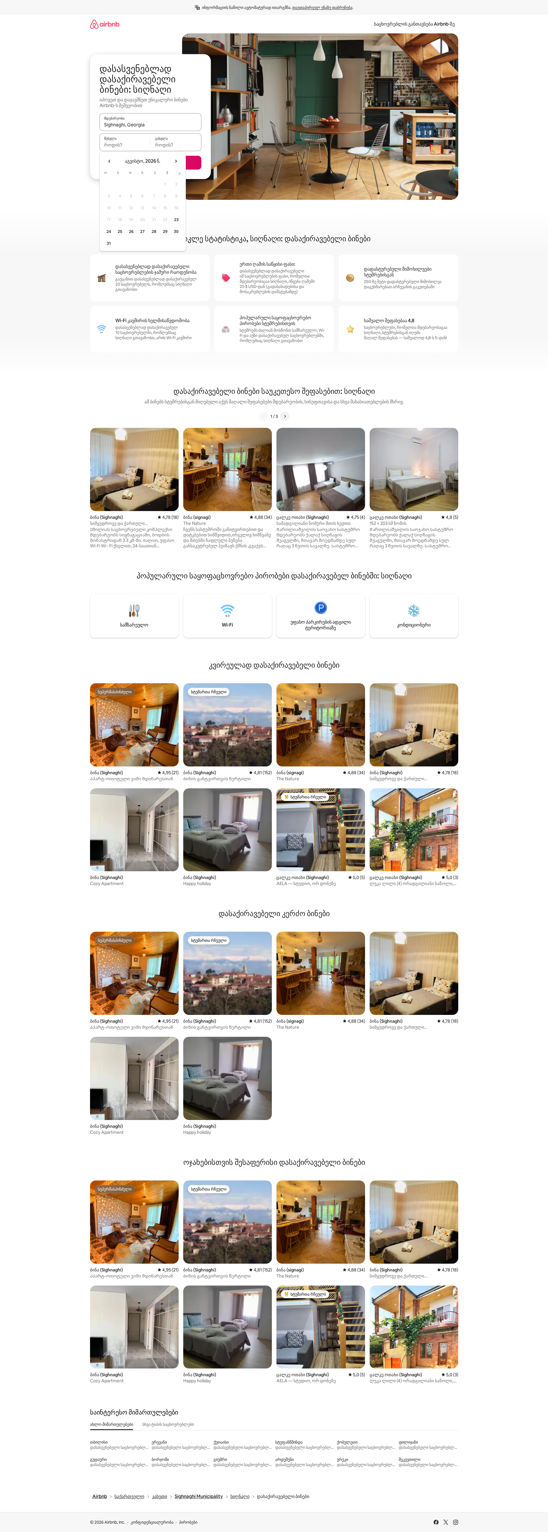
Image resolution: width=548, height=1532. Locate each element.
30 (176, 231)
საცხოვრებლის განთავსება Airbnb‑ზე (414, 24)
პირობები (188, 1522)
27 (142, 231)
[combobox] (150, 124)
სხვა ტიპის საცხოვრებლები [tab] (168, 1424)
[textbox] (125, 144)
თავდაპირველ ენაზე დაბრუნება (322, 7)
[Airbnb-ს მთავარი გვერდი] (104, 24)
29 (165, 231)
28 (154, 231)
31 (109, 243)
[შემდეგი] (284, 416)
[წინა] (263, 416)
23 (176, 219)
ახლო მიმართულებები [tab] (111, 1424)
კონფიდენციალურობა (152, 1522)
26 (131, 231)
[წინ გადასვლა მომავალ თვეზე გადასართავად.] (175, 161)
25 (120, 231)
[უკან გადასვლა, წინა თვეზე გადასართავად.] (109, 161)
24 (108, 231)
